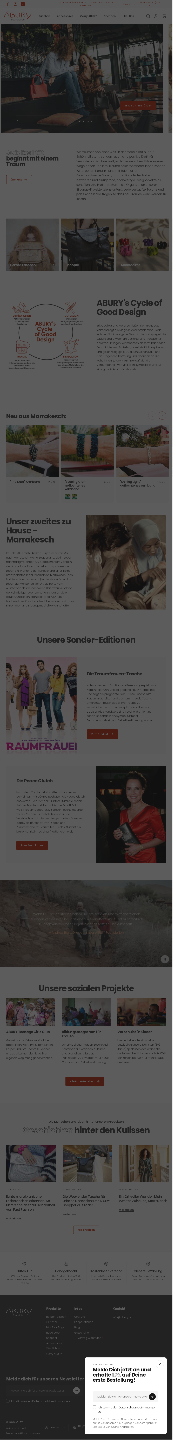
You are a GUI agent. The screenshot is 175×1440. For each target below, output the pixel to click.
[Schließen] (160, 1364)
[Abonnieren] (152, 1396)
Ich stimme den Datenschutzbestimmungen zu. (127, 1410)
